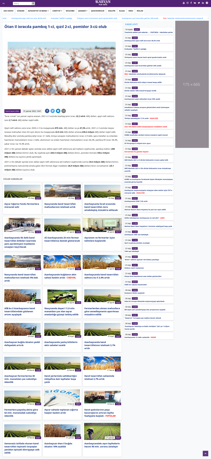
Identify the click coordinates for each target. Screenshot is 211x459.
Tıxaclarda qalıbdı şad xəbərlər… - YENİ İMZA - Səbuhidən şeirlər (149, 32)
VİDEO (130, 11)
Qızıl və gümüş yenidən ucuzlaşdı (137, 243)
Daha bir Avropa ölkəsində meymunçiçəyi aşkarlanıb (144, 301)
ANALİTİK (111, 11)
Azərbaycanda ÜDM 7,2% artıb (136, 201)
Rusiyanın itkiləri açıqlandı (135, 293)
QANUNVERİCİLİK (97, 11)
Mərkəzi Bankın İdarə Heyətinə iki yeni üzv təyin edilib (145, 210)
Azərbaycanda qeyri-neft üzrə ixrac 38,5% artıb (142, 41)
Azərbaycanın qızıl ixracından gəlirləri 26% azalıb (122, 18)
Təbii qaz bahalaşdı (132, 251)
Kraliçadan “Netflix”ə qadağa (43, 18)
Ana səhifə (8, 11)
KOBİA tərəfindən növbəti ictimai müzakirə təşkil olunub (146, 135)
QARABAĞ (82, 11)
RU (4, 3)
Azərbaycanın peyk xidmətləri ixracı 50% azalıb (142, 99)
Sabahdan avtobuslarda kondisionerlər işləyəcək (165, 18)
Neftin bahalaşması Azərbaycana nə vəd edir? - (145, 218)
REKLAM (140, 11)
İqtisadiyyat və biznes (37, 11)
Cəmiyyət (56, 11)
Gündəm (20, 11)
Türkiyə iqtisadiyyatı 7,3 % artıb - (141, 118)
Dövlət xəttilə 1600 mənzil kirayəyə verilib (140, 91)
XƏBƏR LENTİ (131, 24)
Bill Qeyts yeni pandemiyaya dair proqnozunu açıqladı (145, 310)
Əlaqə (122, 11)
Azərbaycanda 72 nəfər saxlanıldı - (140, 337)
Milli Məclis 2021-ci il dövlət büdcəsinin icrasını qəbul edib (146, 160)
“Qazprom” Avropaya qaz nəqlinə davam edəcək (143, 318)
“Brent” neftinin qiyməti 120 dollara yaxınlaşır (142, 260)
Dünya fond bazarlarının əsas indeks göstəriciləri (143, 276)
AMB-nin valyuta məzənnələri (136, 285)
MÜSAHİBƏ (70, 11)
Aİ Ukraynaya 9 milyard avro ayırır (138, 143)
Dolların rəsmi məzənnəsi (134, 268)
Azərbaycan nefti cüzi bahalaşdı (136, 235)
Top (205, 453)
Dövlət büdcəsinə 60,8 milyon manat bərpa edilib (143, 82)
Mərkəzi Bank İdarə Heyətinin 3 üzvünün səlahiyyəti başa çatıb (148, 226)
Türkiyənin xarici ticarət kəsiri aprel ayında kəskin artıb (78, 18)
